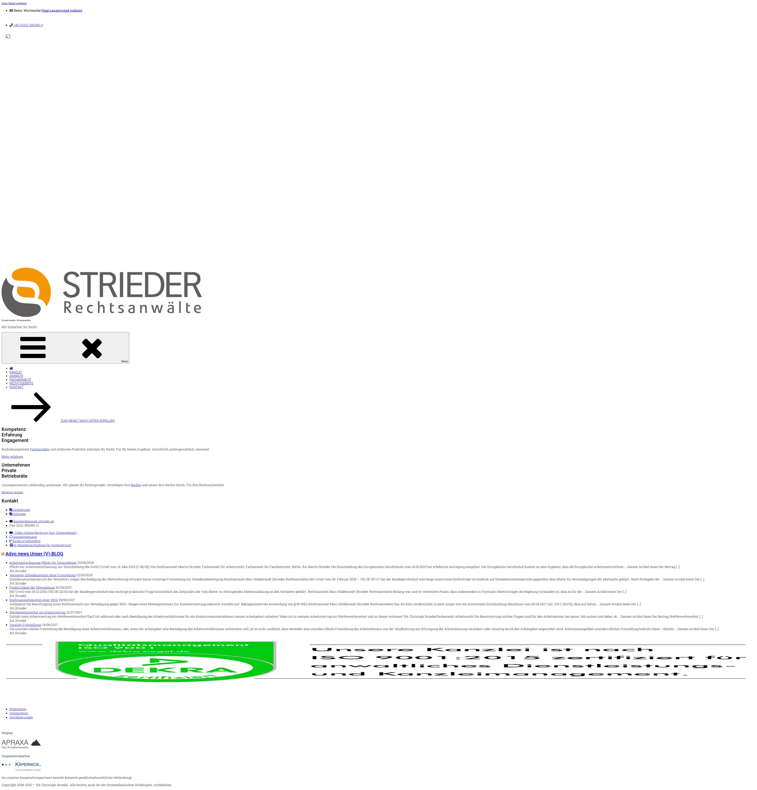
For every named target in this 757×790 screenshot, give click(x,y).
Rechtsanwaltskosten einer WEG (33, 600)
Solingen (19, 514)
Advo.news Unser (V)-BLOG (34, 554)
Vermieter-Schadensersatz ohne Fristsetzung (42, 575)
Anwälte (16, 376)
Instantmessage (25, 537)
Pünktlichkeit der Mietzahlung (32, 587)
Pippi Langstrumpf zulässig (61, 10)
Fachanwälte (20, 380)
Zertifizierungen (21, 717)
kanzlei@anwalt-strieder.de (33, 521)
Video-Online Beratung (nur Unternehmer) (45, 532)
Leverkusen (21, 510)
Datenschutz (18, 713)
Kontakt (16, 387)
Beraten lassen (12, 492)
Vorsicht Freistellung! (25, 625)
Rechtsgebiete (21, 383)
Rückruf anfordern (26, 541)
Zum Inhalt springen (14, 3)
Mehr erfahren (12, 456)
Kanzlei (15, 372)
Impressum (17, 709)
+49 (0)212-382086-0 (28, 25)
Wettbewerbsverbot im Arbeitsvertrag (37, 612)
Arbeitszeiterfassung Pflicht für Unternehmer (43, 562)
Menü (124, 361)
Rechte (136, 485)
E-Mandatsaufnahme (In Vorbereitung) (42, 545)
